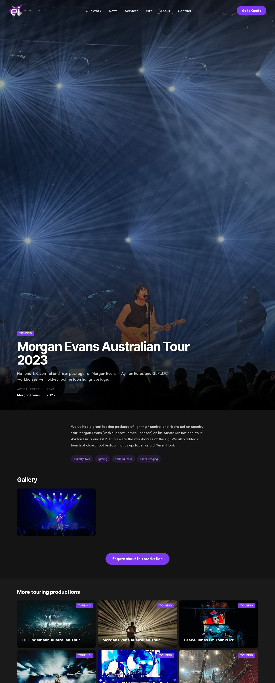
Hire (149, 11)
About (165, 11)
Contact (184, 11)
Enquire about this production (137, 558)
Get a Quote (251, 11)
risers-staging (149, 459)
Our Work (93, 11)
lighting (102, 459)
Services (131, 11)
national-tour (123, 459)
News (113, 11)
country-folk (82, 459)
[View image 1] (56, 512)
